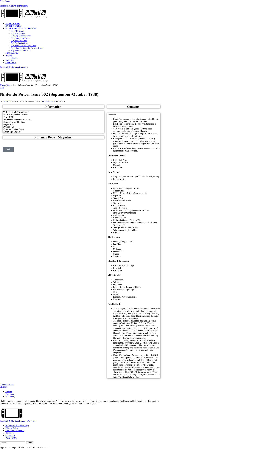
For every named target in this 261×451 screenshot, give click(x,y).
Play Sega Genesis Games (21, 36)
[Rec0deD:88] (24, 19)
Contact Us (10, 435)
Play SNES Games (18, 33)
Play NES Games (17, 31)
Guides (9, 60)
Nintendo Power (7, 384)
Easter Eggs (13, 26)
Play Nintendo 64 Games (20, 38)
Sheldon (6, 101)
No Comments (49, 101)
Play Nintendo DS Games (21, 51)
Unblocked (12, 23)
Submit (29, 443)
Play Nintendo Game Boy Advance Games (27, 48)
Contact (10, 63)
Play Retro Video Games (20, 28)
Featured (14, 58)
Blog (8, 55)
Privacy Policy (11, 428)
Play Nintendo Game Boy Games (23, 46)
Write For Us (11, 438)
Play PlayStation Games (20, 43)
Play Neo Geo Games (19, 41)
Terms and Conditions (14, 430)
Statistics (11, 53)
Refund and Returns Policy (17, 425)
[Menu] (1, 70)
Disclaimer (10, 433)
